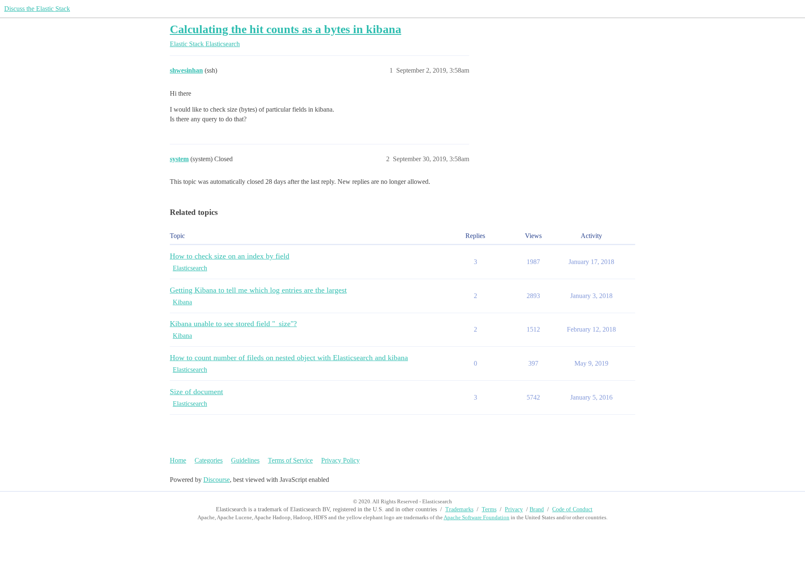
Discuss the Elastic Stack (37, 8)
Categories (209, 460)
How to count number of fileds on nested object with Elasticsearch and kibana (289, 357)
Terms (489, 509)
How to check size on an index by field (229, 256)
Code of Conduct (572, 509)
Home (178, 460)
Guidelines (245, 460)
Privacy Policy (340, 460)
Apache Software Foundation (476, 517)
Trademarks (459, 509)
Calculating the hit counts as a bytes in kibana (285, 29)
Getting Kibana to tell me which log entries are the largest (258, 290)
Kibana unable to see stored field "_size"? (233, 323)
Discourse (216, 479)
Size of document (196, 391)
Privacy (514, 509)
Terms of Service (290, 460)
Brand (537, 509)
